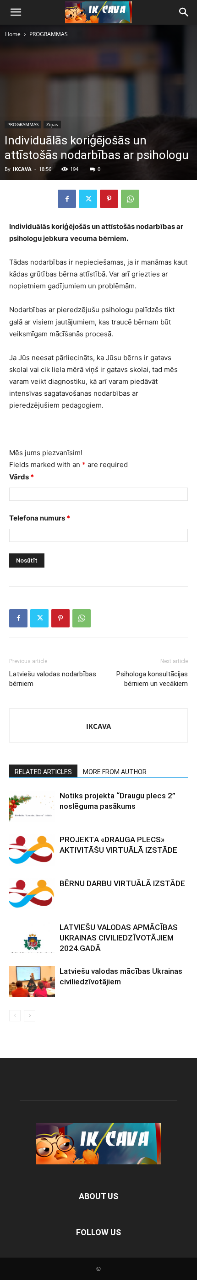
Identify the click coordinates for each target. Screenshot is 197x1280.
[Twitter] (88, 199)
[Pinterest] (109, 199)
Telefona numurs (39, 518)
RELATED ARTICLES (43, 771)
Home (13, 34)
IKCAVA (22, 168)
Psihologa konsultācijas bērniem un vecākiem (152, 679)
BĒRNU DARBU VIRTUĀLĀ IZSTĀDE (122, 883)
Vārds (21, 477)
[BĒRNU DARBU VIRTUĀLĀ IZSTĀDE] (32, 894)
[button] (15, 12)
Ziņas (52, 124)
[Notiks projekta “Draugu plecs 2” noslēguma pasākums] (32, 806)
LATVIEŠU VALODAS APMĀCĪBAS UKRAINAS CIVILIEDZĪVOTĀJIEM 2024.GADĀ (119, 938)
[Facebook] (67, 199)
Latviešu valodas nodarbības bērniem (52, 679)
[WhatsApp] (130, 199)
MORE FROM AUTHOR (115, 771)
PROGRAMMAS (48, 34)
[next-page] (29, 1015)
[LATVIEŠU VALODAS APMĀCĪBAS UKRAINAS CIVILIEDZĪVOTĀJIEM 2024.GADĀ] (32, 938)
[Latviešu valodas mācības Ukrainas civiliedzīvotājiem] (32, 982)
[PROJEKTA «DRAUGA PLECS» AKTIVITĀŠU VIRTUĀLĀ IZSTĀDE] (32, 850)
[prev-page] (15, 1015)
